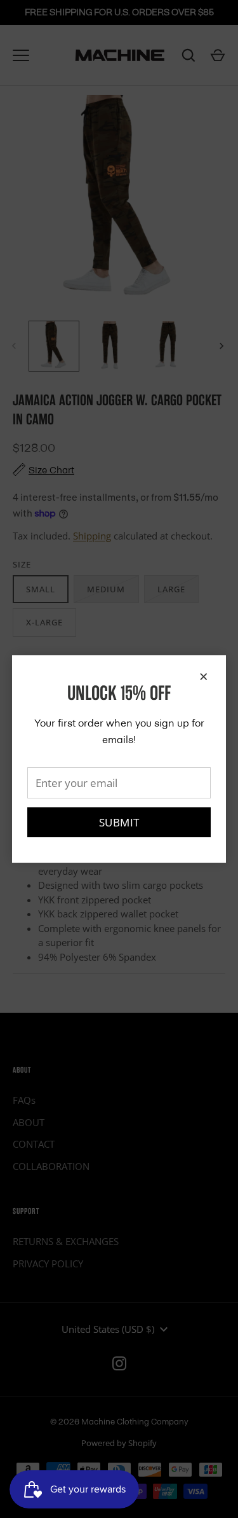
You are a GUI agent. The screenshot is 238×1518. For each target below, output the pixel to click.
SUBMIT (119, 822)
